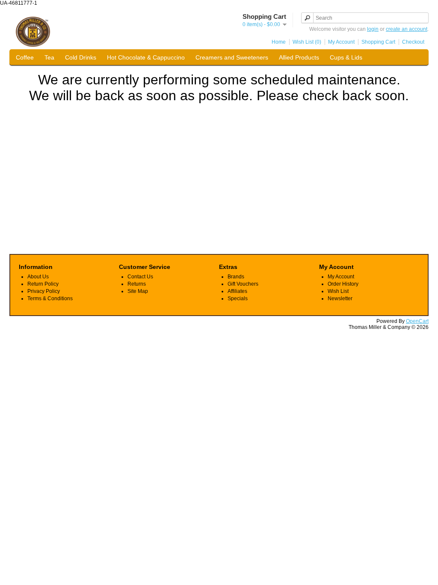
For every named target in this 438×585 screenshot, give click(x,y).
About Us (38, 277)
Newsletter (340, 298)
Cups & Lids (346, 57)
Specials (238, 298)
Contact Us (140, 277)
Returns (136, 284)
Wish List (338, 291)
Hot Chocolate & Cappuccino (146, 57)
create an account (406, 29)
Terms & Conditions (50, 298)
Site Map (137, 291)
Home (279, 42)
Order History (343, 284)
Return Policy (43, 284)
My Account (341, 42)
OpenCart (417, 321)
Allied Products (299, 57)
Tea (49, 57)
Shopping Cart (378, 42)
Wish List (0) (307, 42)
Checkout (413, 42)
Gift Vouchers (243, 284)
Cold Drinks (80, 57)
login (373, 29)
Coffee (25, 57)
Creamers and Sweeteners (231, 57)
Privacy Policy (43, 291)
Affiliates (237, 291)
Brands (236, 277)
